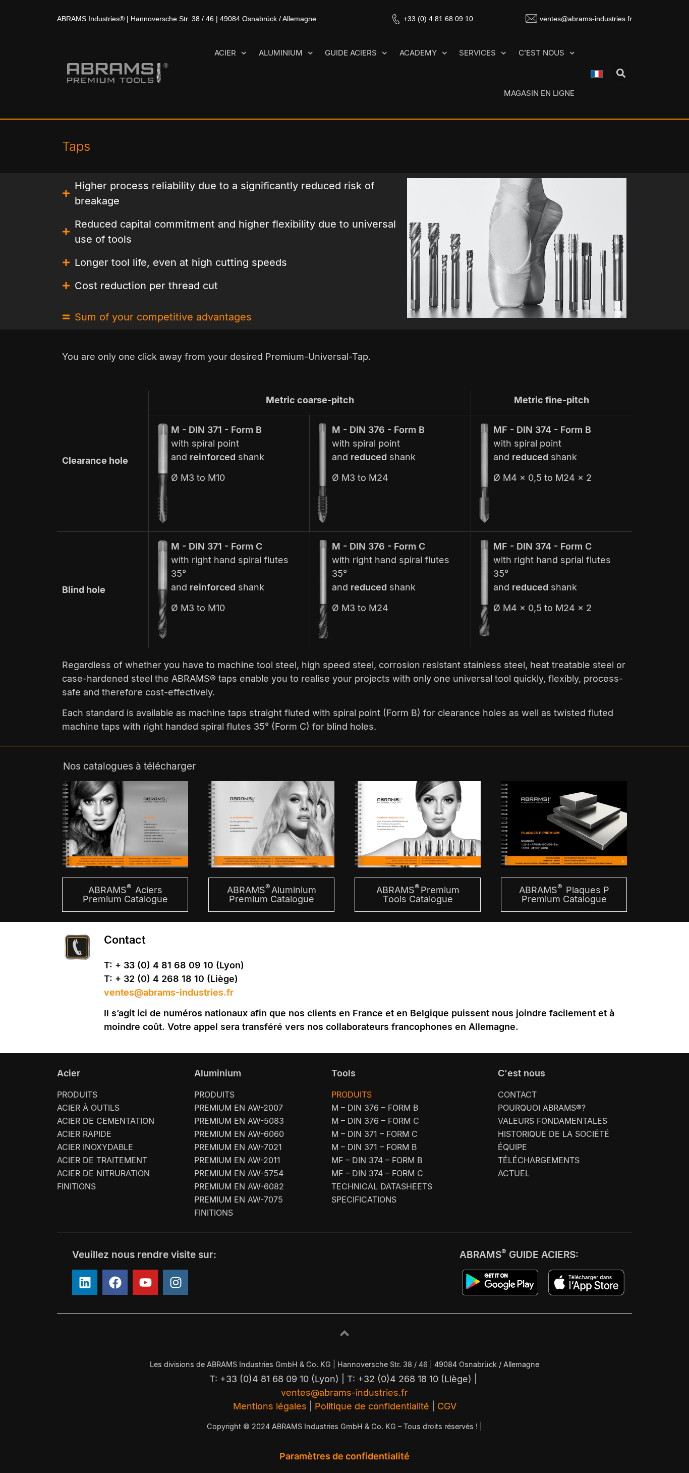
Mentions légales (270, 1406)
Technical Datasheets (381, 1186)
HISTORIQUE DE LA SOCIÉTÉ (553, 1134)
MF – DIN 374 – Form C (377, 1173)
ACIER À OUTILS (88, 1108)
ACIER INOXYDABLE (95, 1147)
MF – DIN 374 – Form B (376, 1160)
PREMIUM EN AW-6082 (239, 1186)
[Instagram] (175, 1282)
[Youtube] (145, 1282)
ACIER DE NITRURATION (103, 1173)
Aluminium (281, 53)
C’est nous (541, 53)
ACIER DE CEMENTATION (105, 1121)
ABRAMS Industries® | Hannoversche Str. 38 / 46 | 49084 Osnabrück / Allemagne (186, 19)
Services (477, 53)
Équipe (512, 1147)
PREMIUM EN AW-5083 (239, 1121)
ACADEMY (418, 53)
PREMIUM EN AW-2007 (238, 1108)
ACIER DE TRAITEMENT (102, 1160)
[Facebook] (115, 1282)
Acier (225, 53)
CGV (446, 1406)
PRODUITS (77, 1094)
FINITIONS (76, 1186)
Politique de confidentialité (372, 1406)
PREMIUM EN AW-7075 (238, 1199)
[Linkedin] (84, 1282)
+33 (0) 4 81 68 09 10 (438, 19)
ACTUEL (514, 1173)
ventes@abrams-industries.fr (586, 19)
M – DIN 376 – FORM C (375, 1121)
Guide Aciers (351, 53)
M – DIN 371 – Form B (374, 1147)
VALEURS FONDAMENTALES (552, 1121)
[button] (621, 73)
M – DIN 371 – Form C (374, 1134)
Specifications (363, 1199)
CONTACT (517, 1094)
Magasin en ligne (539, 93)
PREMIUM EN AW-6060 (239, 1134)
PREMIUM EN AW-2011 (237, 1160)
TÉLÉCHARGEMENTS (539, 1160)
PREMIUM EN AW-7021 (238, 1147)
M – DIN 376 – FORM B (374, 1108)
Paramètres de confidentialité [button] (344, 1456)
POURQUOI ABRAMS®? (542, 1108)
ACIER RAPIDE (84, 1134)
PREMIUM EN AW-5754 (238, 1173)
